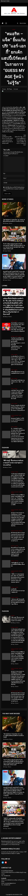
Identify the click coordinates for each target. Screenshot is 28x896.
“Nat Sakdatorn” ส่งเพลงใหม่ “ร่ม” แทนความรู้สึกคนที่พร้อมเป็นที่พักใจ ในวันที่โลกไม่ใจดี (13, 735)
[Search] (17, 23)
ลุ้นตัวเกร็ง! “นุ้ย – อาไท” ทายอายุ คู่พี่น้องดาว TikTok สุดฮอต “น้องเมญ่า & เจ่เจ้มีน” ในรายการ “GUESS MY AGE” (20, 139)
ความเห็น (6, 155)
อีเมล (5, 178)
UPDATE (13, 29)
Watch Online (23, 23)
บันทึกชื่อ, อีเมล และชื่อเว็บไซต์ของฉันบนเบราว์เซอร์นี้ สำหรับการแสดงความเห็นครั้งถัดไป (13, 189)
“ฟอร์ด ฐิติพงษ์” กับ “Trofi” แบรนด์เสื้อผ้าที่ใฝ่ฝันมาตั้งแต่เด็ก (18, 564)
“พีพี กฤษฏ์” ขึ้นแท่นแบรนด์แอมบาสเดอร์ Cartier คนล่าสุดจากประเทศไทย (13, 463)
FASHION (13, 336)
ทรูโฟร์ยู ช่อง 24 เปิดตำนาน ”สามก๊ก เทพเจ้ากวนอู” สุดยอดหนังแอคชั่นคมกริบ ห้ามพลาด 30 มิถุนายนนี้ (7, 139)
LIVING (4, 290)
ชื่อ (4, 173)
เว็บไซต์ (5, 182)
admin (4, 89)
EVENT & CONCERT (14, 415)
